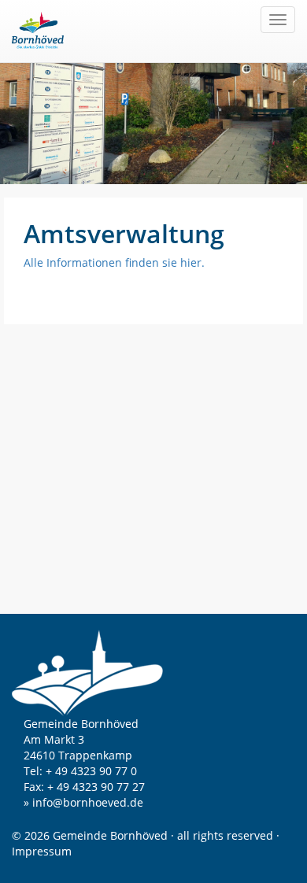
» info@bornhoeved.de (83, 802)
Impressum (42, 851)
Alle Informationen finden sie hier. (114, 262)
